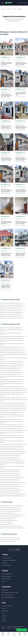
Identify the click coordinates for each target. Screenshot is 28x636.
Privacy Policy (3, 627)
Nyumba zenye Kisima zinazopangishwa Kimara (11, 363)
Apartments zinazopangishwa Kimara (10, 507)
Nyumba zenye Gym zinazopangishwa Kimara (11, 370)
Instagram (6, 590)
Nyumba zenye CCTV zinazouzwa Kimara (10, 471)
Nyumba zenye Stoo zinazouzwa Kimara (10, 488)
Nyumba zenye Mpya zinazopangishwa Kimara (12, 428)
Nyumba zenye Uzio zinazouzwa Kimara (10, 473)
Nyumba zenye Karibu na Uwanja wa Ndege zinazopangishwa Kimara (14, 400)
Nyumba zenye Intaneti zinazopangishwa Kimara (12, 372)
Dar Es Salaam (9, 9)
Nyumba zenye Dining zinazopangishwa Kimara (12, 412)
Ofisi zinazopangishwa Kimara (8, 513)
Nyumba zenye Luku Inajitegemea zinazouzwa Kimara (13, 451)
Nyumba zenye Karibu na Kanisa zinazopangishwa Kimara (13, 390)
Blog (3, 613)
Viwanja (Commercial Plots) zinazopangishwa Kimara (13, 515)
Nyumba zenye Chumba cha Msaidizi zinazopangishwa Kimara (12, 416)
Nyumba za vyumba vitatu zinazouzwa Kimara (11, 316)
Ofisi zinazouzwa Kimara (6, 522)
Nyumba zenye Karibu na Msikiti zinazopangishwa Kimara (14, 392)
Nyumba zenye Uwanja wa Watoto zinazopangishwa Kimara (12, 438)
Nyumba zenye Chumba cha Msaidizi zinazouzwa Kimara (13, 482)
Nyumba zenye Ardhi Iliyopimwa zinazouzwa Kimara (13, 494)
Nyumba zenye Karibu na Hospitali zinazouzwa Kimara (13, 495)
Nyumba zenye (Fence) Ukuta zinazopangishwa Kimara (13, 336)
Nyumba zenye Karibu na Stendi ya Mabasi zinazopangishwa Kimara (13, 355)
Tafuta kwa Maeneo (6, 606)
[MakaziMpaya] (9, 3)
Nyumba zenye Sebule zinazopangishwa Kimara (12, 419)
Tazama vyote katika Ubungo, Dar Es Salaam (10, 539)
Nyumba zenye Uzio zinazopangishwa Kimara (12, 381)
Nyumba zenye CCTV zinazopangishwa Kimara (12, 367)
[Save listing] (11, 40)
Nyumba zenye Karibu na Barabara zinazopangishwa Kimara (12, 344)
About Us (4, 608)
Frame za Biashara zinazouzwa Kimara (9, 520)
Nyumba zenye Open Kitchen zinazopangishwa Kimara (13, 350)
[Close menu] (2, 3)
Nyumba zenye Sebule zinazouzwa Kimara (10, 484)
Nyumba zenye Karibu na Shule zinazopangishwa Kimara (14, 388)
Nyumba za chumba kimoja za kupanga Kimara (12, 303)
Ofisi (3, 581)
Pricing (3, 618)
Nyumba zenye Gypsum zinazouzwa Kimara (10, 455)
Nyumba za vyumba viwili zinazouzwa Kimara (11, 314)
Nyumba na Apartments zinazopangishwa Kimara (13, 505)
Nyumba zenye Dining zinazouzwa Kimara (11, 479)
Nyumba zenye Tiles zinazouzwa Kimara (10, 457)
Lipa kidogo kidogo (6, 565)
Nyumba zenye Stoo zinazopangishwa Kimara (11, 424)
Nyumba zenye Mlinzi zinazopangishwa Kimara (12, 435)
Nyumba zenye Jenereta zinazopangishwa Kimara (12, 361)
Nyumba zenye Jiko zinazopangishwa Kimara (12, 414)
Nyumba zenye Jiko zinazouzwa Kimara (10, 481)
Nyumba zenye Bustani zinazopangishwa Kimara (12, 365)
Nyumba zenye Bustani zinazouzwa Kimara (10, 469)
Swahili (18, 549)
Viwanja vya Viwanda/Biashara (9, 560)
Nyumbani (3, 9)
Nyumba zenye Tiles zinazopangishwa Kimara (12, 349)
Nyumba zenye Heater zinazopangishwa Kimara (12, 386)
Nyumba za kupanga (6, 574)
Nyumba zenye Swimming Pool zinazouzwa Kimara (12, 461)
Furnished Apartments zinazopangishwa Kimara (12, 327)
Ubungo (15, 9)
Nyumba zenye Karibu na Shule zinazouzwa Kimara (12, 477)
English (13, 549)
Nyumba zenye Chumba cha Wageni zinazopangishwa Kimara (12, 376)
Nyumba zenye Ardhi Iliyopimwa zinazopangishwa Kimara (14, 430)
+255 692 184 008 (8, 595)
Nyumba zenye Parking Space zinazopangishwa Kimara (10, 333)
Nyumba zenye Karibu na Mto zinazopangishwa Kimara (13, 410)
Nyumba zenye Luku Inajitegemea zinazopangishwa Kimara (12, 340)
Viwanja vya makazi (6, 557)
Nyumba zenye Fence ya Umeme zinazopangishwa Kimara (11, 384)
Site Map (4, 620)
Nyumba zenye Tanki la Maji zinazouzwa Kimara (11, 490)
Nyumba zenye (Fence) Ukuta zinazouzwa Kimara (12, 450)
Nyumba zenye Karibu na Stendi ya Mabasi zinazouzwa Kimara (12, 463)
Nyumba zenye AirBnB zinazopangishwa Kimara (12, 338)
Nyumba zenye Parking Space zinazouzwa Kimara (12, 448)
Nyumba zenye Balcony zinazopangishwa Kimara (12, 379)
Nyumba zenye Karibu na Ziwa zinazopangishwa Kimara (13, 408)
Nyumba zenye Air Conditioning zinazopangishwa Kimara (11, 330)
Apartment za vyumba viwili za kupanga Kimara (12, 308)
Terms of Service (9, 627)
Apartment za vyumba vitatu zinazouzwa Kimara (11, 318)
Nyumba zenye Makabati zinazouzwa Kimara (11, 459)
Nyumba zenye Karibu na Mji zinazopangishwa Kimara (13, 403)
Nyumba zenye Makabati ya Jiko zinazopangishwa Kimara (11, 421)
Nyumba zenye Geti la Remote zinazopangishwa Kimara (13, 444)
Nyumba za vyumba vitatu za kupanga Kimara (11, 310)
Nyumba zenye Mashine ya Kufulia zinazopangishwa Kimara (12, 432)
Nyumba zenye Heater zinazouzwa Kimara (10, 475)
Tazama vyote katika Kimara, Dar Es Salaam (9, 537)
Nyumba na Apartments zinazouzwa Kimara (11, 516)
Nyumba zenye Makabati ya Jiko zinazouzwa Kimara (12, 486)
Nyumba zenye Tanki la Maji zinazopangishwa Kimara (13, 426)
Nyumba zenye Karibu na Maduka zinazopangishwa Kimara (11, 394)
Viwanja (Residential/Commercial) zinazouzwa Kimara (13, 528)
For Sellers (4, 616)
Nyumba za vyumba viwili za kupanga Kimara (12, 306)
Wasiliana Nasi (5, 611)
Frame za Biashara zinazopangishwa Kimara (11, 511)
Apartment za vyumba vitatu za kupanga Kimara (12, 312)
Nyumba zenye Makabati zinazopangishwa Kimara (12, 352)
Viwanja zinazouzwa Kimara (7, 524)
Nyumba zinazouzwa (6, 576)
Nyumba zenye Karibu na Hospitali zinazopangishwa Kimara (12, 441)
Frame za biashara (6, 578)
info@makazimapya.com (9, 597)
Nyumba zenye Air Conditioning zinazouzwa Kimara (12, 446)
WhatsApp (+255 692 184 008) (11, 592)
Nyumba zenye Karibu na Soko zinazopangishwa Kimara (13, 397)
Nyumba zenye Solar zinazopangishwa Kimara (11, 374)
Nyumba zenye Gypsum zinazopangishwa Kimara (12, 347)
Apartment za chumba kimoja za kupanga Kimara (12, 305)
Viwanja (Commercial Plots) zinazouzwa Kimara (11, 526)
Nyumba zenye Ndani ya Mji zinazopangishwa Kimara (12, 404)
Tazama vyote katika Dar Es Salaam (8, 541)
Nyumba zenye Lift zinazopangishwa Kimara (10, 368)
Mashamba (4, 562)
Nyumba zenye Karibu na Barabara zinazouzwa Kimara (13, 453)
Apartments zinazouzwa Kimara (8, 518)
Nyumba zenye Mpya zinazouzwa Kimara (10, 492)
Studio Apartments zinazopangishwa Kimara (10, 509)
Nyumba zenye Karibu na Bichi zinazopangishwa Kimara (13, 406)
